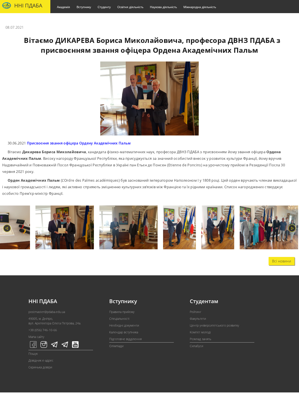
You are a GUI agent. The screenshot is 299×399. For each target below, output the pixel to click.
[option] (62, 228)
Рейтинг (195, 312)
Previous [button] (7, 228)
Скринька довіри (40, 367)
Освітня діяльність (130, 7)
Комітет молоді (200, 332)
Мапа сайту (36, 337)
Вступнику (84, 7)
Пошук (33, 354)
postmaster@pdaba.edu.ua (46, 312)
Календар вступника (123, 332)
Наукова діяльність (163, 7)
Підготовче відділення (125, 339)
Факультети (198, 318)
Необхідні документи (124, 325)
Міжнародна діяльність (199, 7)
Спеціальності (119, 318)
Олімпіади (116, 346)
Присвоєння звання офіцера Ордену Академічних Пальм (79, 143)
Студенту (104, 7)
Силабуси (196, 346)
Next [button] (292, 228)
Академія (63, 7)
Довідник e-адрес (40, 360)
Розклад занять (200, 339)
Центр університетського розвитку (214, 325)
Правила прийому (121, 312)
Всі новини (281, 261)
